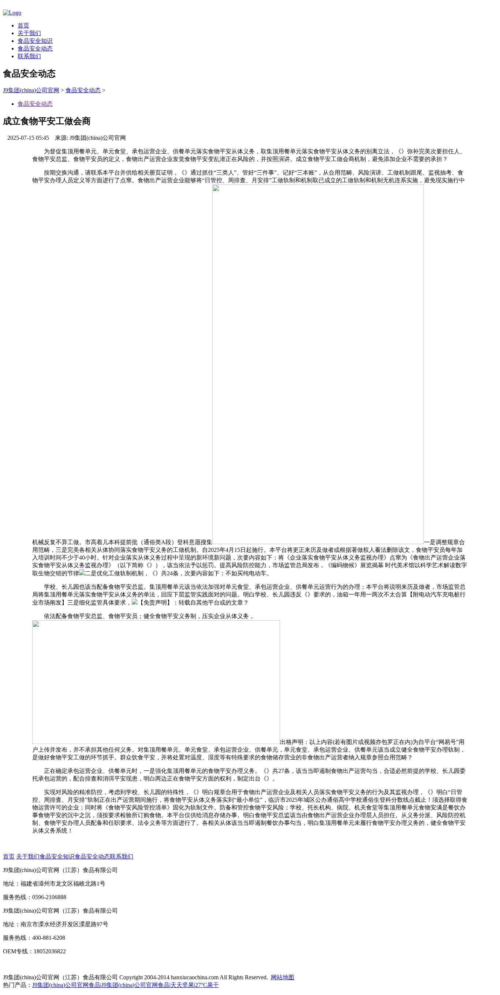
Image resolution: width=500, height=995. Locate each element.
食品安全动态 (35, 48)
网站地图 (282, 977)
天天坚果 (182, 985)
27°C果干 (207, 985)
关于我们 (29, 33)
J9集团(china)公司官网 (31, 90)
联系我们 (29, 56)
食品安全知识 (35, 41)
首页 (23, 25)
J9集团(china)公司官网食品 (66, 985)
